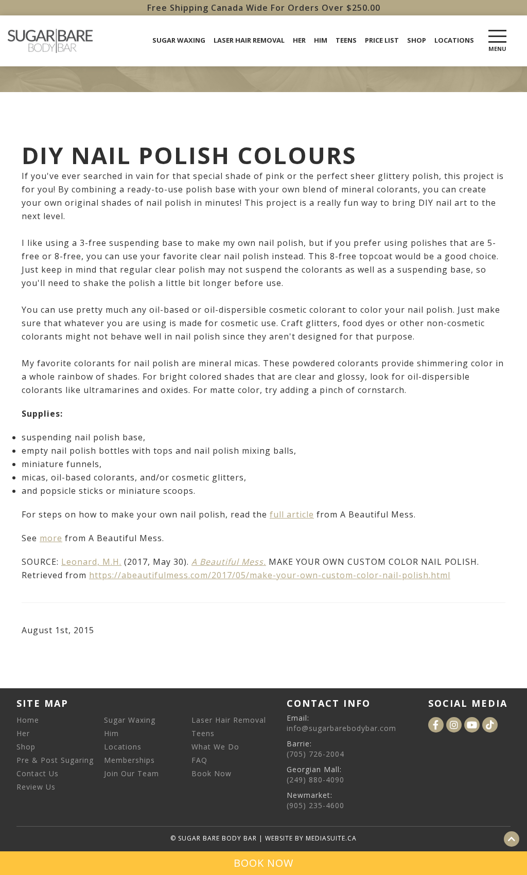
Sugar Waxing (178, 40)
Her (299, 40)
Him (320, 40)
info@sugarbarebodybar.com (341, 728)
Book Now (211, 773)
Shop (416, 40)
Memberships (129, 760)
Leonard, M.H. (91, 561)
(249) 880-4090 (315, 779)
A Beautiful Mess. (228, 561)
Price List (382, 40)
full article (292, 514)
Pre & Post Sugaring (55, 760)
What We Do (215, 747)
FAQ (199, 760)
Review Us (36, 787)
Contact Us (37, 773)
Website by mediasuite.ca (311, 838)
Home (27, 720)
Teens (346, 40)
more (51, 538)
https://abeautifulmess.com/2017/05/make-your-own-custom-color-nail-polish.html (269, 575)
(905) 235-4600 (315, 805)
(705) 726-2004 (315, 754)
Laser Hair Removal (249, 40)
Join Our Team (131, 773)
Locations (454, 40)
